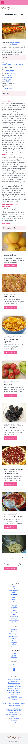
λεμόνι (14, 592)
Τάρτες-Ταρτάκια (15, 42)
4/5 (14, 670)
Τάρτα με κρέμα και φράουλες (13, 516)
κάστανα (14, 642)
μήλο (9, 381)
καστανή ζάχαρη (14, 620)
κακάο (14, 599)
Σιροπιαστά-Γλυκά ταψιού (14, 714)
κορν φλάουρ (10, 70)
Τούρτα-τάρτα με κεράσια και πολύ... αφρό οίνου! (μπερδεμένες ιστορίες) (13, 471)
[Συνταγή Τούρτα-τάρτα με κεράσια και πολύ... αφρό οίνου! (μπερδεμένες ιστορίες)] (14, 455)
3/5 (14, 668)
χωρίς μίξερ (14, 629)
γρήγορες (14, 631)
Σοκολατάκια (14, 716)
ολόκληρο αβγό (7, 77)
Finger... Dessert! (14, 681)
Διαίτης (14, 722)
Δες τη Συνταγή (10, 266)
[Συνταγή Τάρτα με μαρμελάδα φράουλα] (14, 544)
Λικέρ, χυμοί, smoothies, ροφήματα (14, 703)
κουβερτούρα (14, 616)
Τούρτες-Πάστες (14, 712)
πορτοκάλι (6, 513)
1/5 (14, 664)
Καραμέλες (14, 699)
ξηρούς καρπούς (14, 633)
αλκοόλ (14, 597)
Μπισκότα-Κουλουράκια (14, 679)
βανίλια (8, 81)
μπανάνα (14, 514)
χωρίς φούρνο (14, 646)
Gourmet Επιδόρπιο (14, 683)
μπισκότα (14, 618)
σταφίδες (12, 294)
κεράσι (17, 467)
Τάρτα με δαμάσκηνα (10, 427)
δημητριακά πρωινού (9, 336)
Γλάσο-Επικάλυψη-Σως (14, 690)
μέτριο (14, 655)
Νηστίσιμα (14, 720)
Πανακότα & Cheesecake (14, 711)
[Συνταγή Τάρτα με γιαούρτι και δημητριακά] (14, 325)
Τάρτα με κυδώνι (9, 297)
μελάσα (14, 644)
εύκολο (14, 653)
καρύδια (14, 605)
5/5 (14, 672)
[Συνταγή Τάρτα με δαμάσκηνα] (14, 412)
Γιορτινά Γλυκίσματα (14, 688)
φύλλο (5, 381)
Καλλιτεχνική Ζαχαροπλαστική (14, 698)
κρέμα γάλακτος (11, 73)
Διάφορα (14, 696)
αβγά (15, 381)
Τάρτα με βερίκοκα (10, 255)
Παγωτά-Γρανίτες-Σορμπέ (14, 709)
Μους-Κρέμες (14, 707)
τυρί (12, 381)
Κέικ (14, 701)
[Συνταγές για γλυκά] (8, 8)
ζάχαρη (9, 75)
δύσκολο (14, 657)
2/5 (14, 666)
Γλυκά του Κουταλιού (14, 692)
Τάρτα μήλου (8, 385)
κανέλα (14, 610)
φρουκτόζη (6, 425)
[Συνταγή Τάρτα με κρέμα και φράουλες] (14, 501)
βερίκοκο (6, 253)
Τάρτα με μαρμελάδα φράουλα (14, 558)
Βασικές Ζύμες (14, 685)
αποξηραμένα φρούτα (18, 425)
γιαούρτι (17, 336)
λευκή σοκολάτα (14, 636)
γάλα (9, 424)
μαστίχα (14, 640)
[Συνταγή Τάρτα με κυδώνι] (14, 283)
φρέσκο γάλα (10, 72)
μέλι (14, 603)
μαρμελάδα (6, 294)
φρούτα (11, 337)
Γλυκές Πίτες (14, 694)
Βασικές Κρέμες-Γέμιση (14, 686)
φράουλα (9, 514)
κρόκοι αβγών (7, 79)
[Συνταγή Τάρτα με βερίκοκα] (14, 241)
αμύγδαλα (6, 467)
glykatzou (14, 44)
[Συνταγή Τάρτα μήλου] (14, 370)
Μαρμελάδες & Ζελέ (14, 705)
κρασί (13, 467)
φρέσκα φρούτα (7, 88)
